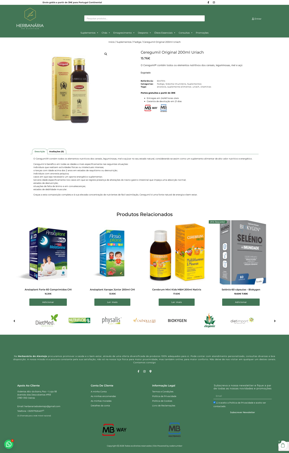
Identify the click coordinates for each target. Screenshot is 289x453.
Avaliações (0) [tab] (56, 151)
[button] (106, 54)
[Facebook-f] (208, 2)
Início (112, 42)
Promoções (202, 32)
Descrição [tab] (40, 151)
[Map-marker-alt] (150, 371)
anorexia (161, 87)
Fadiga (137, 42)
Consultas (184, 32)
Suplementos (88, 32)
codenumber (175, 446)
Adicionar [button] (48, 302)
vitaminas (205, 87)
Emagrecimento (122, 32)
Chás (104, 32)
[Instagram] (213, 2)
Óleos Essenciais (163, 32)
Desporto (143, 32)
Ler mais (112, 302)
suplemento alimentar (179, 87)
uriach (196, 87)
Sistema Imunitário (176, 84)
